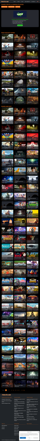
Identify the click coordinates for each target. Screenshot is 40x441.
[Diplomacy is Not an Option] (7, 298)
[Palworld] (7, 91)
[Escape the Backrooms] (32, 128)
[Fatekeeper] (7, 366)
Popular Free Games (17, 434)
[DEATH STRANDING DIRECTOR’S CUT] (32, 315)
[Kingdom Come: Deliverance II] (32, 83)
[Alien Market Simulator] (7, 281)
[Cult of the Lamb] (32, 145)
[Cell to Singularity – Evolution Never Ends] (7, 179)
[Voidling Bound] (7, 315)
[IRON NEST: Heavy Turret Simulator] (32, 63)
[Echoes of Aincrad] (7, 213)
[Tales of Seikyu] (7, 247)
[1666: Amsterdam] (20, 128)
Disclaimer (3, 428)
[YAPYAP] (32, 383)
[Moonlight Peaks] (20, 230)
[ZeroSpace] (32, 179)
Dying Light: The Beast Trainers (6, 399)
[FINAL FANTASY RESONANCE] (20, 349)
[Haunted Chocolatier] (32, 281)
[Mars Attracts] (7, 264)
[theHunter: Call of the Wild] (20, 100)
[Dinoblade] (7, 162)
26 (13, 390)
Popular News (16, 431)
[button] (15, 1)
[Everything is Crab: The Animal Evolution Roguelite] (20, 247)
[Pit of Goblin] (20, 145)
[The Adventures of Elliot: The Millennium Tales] (7, 46)
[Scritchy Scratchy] (7, 63)
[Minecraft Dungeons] (32, 298)
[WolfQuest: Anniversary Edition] (20, 179)
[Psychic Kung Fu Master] (7, 145)
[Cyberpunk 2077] (20, 74)
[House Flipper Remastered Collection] (20, 366)
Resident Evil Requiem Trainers (6, 403)
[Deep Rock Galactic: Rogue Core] (32, 366)
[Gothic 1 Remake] (7, 383)
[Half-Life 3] (32, 230)
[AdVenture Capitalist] (32, 349)
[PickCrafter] (20, 264)
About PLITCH (20, 25)
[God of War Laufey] (20, 332)
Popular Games (16, 425)
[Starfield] (20, 91)
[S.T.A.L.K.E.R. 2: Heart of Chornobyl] (20, 83)
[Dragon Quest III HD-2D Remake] (32, 196)
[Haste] (32, 264)
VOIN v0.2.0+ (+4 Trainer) (30, 416)
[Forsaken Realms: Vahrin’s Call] (32, 162)
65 (18, 390)
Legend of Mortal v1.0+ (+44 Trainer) (19, 401)
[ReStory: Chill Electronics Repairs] (20, 63)
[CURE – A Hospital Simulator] (7, 230)
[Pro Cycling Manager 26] (32, 213)
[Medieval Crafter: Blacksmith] (20, 111)
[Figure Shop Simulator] (20, 298)
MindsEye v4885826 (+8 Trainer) (18, 415)
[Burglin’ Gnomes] (32, 332)
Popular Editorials (16, 433)
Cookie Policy (29, 439)
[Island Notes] (7, 111)
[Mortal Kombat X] (7, 100)
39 (15, 390)
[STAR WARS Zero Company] (32, 46)
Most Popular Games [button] (11, 6)
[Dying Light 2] (32, 100)
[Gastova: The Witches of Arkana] (20, 281)
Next (24, 390)
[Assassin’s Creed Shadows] (32, 74)
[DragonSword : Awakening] (20, 196)
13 (11, 390)
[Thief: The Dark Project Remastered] (20, 383)
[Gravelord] (7, 332)
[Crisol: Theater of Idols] (32, 111)
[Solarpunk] (7, 349)
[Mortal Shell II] (7, 128)
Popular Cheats (16, 430)
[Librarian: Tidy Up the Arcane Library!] (20, 46)
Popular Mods (16, 428)
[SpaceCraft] (20, 315)
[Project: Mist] (32, 247)
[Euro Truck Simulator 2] (7, 83)
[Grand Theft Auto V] (7, 74)
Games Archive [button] (18, 6)
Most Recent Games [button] (4, 6)
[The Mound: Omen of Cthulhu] (20, 213)
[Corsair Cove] (20, 162)
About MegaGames (4, 425)
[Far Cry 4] (32, 91)
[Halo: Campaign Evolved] (7, 196)
